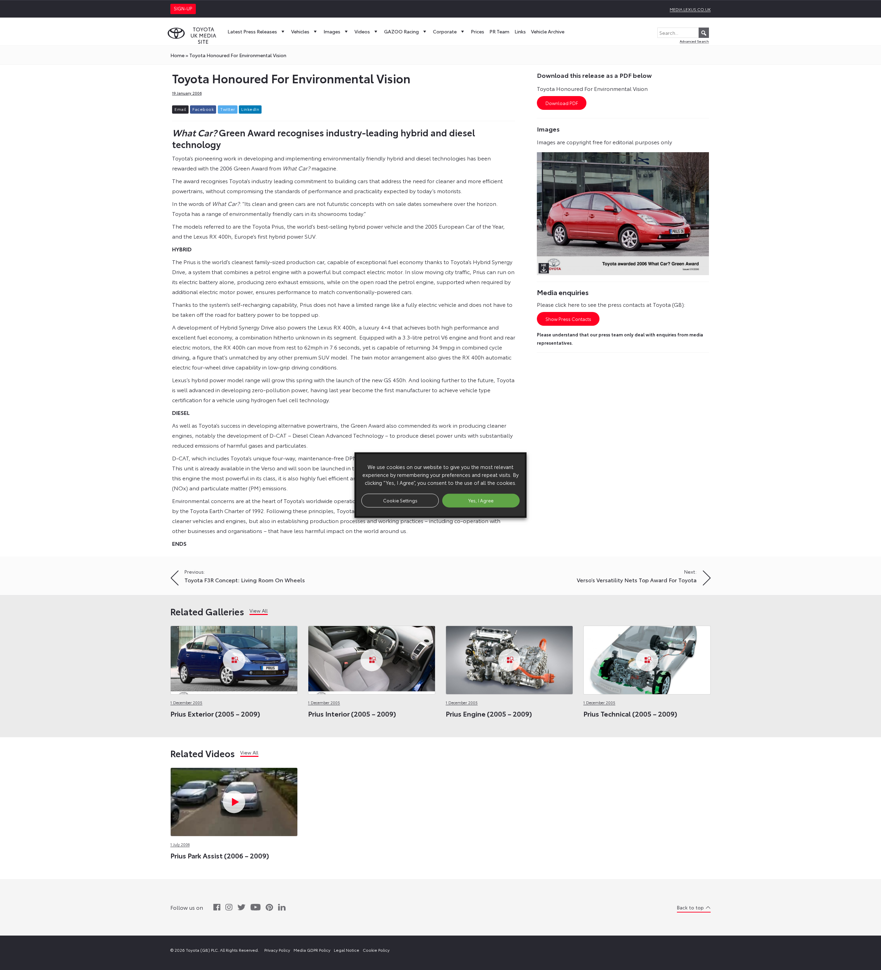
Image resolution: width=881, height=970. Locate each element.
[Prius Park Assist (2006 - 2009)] (234, 800)
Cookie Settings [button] (400, 500)
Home (177, 55)
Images (331, 31)
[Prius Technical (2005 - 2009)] (647, 658)
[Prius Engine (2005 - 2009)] (509, 658)
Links (520, 31)
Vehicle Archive (547, 31)
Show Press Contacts (568, 319)
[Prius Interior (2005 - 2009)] (371, 658)
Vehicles (300, 31)
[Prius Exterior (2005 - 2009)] (234, 658)
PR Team (499, 31)
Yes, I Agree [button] (480, 500)
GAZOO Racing (401, 31)
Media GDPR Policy (312, 950)
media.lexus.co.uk (690, 9)
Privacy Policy (277, 950)
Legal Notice (346, 950)
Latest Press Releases (252, 31)
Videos (362, 31)
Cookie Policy (376, 950)
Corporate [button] (445, 31)
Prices (477, 31)
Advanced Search (694, 41)
